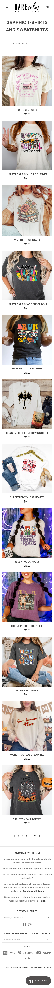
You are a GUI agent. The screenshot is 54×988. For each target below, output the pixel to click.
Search (27, 947)
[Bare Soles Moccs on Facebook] (24, 925)
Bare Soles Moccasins (42, 967)
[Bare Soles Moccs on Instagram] (30, 925)
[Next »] (39, 836)
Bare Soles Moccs (24, 967)
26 (35, 836)
